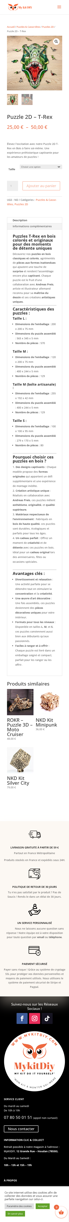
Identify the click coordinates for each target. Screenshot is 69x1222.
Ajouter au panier (41, 185)
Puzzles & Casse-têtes (28, 26)
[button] (56, 41)
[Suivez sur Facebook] (22, 1018)
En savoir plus (15, 1213)
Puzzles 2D (48, 26)
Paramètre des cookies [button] (19, 1206)
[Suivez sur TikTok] (47, 1018)
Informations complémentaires (32, 226)
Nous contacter (21, 1128)
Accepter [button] (42, 1206)
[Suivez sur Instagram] (34, 1018)
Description (20, 220)
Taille (11, 169)
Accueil (11, 26)
